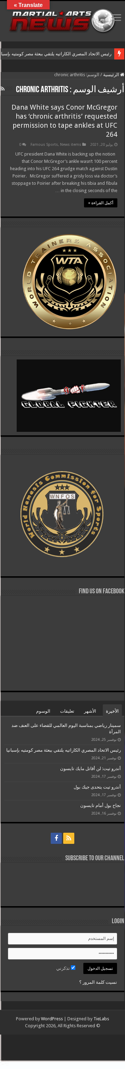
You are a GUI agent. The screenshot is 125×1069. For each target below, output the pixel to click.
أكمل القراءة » (100, 202)
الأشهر (90, 711)
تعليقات (67, 711)
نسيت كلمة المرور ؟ (98, 982)
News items (70, 144)
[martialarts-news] (62, 19)
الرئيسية (111, 74)
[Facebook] (56, 838)
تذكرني (63, 968)
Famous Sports (44, 144)
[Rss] (68, 838)
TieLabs (101, 1018)
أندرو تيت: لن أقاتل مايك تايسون (90, 768)
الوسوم (43, 711)
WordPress (52, 1018)
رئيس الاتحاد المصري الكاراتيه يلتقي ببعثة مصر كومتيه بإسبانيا (63, 750)
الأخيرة (112, 711)
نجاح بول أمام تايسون (100, 805)
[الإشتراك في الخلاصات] (3, 89)
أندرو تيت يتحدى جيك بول (97, 787)
